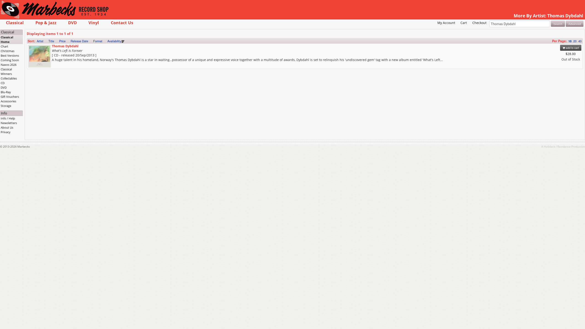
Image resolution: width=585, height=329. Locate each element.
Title (51, 41)
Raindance (564, 146)
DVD (72, 22)
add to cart (572, 48)
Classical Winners (6, 71)
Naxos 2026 (8, 65)
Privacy (6, 132)
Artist (40, 41)
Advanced (574, 24)
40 (580, 41)
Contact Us (122, 22)
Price (62, 41)
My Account (446, 23)
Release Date (79, 41)
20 (575, 41)
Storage (6, 106)
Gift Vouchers (10, 97)
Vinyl (93, 22)
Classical (15, 22)
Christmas (7, 51)
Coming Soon (10, 60)
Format (97, 41)
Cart (463, 23)
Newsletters (9, 123)
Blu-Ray (6, 92)
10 (570, 41)
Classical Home (7, 39)
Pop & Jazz (45, 22)
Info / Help (8, 118)
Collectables (9, 78)
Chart (4, 46)
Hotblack (549, 146)
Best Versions (10, 55)
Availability (114, 41)
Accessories (8, 101)
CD (3, 83)
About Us (7, 127)
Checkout (479, 23)
